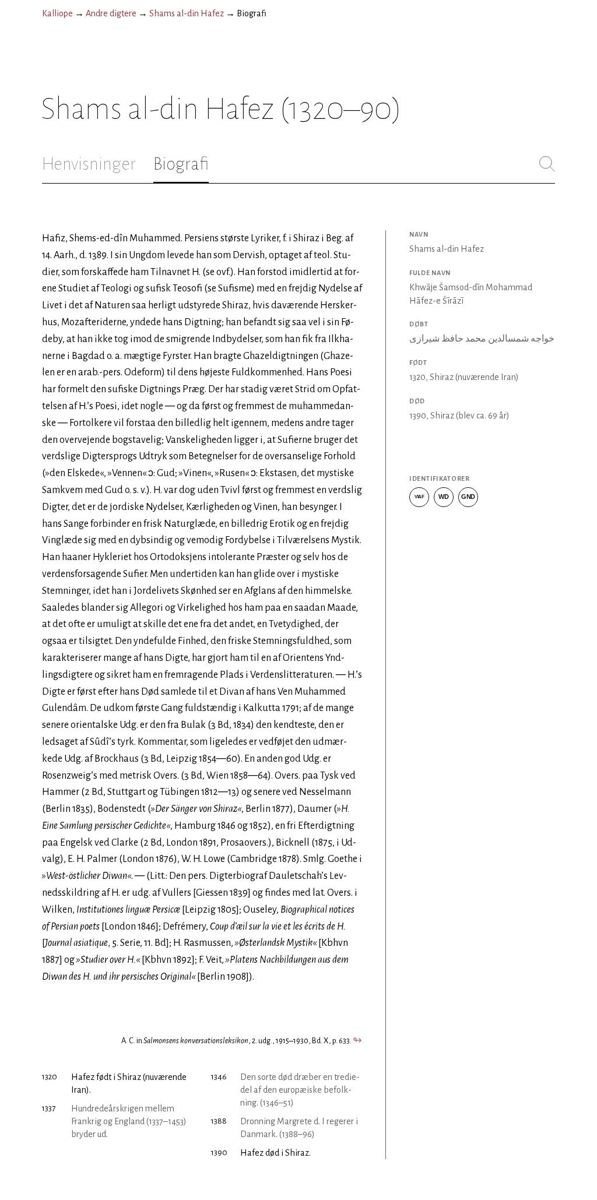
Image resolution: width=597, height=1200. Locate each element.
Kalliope (57, 13)
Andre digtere (111, 13)
